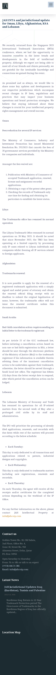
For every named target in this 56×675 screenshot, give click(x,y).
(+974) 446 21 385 (11, 565)
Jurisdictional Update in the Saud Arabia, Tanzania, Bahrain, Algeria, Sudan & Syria (33, 590)
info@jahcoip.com (11, 516)
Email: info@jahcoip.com (15, 569)
